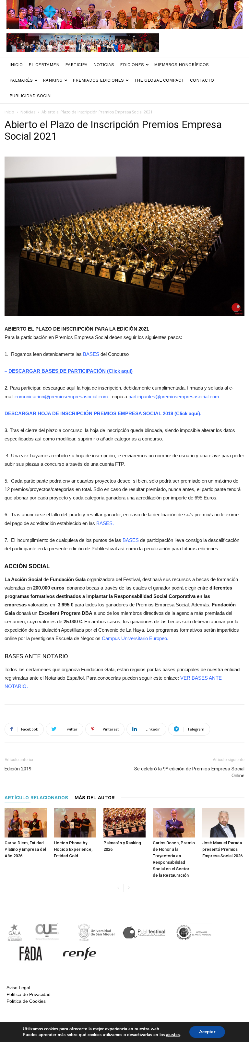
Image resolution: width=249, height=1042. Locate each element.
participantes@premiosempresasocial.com (173, 396)
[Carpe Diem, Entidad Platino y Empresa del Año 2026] (26, 822)
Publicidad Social (31, 95)
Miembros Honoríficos (181, 64)
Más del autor (95, 798)
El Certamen (44, 64)
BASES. (105, 523)
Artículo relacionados (36, 798)
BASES (91, 354)
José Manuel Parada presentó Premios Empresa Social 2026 (222, 849)
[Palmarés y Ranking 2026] (124, 822)
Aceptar (207, 1032)
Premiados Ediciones (98, 80)
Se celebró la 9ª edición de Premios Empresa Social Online (189, 772)
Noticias (103, 64)
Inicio (16, 64)
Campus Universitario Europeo (134, 638)
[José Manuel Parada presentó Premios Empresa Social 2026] (223, 822)
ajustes (173, 1035)
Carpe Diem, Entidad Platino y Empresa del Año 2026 (25, 849)
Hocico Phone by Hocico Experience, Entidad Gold (73, 849)
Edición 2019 (18, 769)
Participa (76, 64)
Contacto (202, 80)
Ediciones (132, 64)
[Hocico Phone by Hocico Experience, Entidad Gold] (75, 822)
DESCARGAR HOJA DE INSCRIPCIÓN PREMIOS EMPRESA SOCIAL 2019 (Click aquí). (103, 413)
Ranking (53, 80)
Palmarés (21, 80)
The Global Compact (159, 80)
